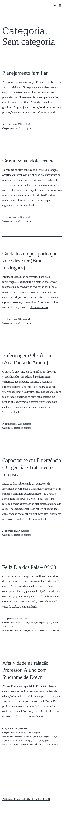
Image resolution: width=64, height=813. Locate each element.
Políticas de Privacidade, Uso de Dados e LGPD (26, 799)
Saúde (55, 622)
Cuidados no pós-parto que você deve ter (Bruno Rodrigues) (29, 261)
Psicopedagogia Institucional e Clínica (18, 744)
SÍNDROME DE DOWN (46, 744)
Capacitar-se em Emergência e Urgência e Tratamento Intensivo (31, 467)
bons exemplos (21, 630)
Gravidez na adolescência (28, 161)
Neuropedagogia (26, 740)
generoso (51, 630)
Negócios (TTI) (45, 622)
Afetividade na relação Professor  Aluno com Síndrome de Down (25, 670)
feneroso (43, 630)
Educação (33, 622)
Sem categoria (25, 128)
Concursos (23, 622)
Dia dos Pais (33, 630)
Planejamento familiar (24, 73)
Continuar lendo (47, 112)
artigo (46, 736)
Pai (57, 630)
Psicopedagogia (41, 740)
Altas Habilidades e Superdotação (28, 736)
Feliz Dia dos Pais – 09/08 (29, 567)
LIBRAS (14, 740)
